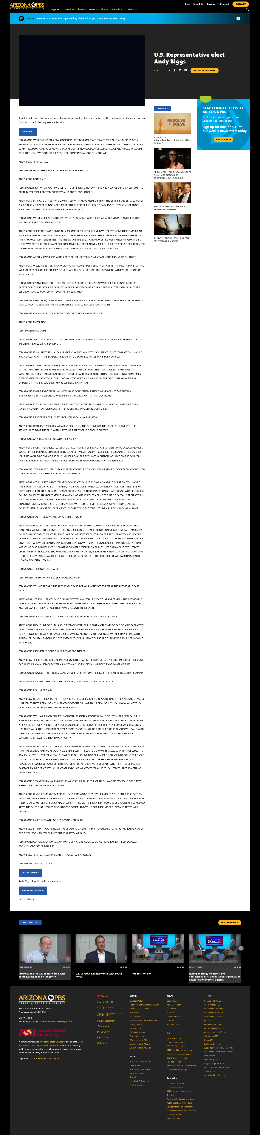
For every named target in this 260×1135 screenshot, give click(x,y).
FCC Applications (105, 1007)
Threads (103, 1043)
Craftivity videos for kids (177, 1058)
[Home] (27, 5)
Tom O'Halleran (27, 899)
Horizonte (171, 1009)
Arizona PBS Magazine (213, 1009)
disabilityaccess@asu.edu (60, 1021)
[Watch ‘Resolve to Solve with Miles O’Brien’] (172, 114)
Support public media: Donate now (219, 1048)
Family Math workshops (177, 1070)
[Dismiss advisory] (238, 18)
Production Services (212, 1024)
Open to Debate (174, 1016)
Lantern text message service (179, 1054)
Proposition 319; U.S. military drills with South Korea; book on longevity (42, 975)
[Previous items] (18, 948)
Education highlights (175, 1083)
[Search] (246, 9)
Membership (209, 1056)
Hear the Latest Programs (141, 1061)
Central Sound (136, 1065)
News (170, 995)
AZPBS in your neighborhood (179, 1091)
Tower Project (210, 1071)
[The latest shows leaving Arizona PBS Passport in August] (172, 215)
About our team (174, 1118)
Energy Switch (136, 1024)
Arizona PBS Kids (174, 1038)
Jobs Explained (136, 1028)
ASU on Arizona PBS (138, 1040)
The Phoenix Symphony (140, 1069)
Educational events (175, 1087)
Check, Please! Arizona (139, 1009)
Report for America (175, 1114)
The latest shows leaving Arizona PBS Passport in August (172, 239)
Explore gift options (212, 1044)
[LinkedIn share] (181, 70)
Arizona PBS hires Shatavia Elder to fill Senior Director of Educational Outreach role (172, 175)
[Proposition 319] (158, 935)
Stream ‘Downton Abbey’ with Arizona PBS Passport (169, 208)
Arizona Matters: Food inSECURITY (144, 1020)
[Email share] (187, 70)
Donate (104, 996)
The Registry (172, 1095)
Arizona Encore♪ (137, 1073)
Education (172, 1078)
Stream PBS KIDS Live (176, 1042)
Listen (133, 1056)
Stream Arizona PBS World (141, 1048)
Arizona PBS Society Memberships (218, 1052)
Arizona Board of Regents (48, 1058)
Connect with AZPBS (212, 1001)
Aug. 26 (160, 137)
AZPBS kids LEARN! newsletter (179, 1050)
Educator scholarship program (180, 1107)
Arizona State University (53, 1042)
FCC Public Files (105, 1001)
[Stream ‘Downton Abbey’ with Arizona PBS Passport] (172, 184)
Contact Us (208, 1040)
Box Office (208, 1020)
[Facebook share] (176, 70)
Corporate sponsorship (214, 1063)
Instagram (104, 1031)
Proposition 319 (141, 973)
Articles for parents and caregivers (181, 1066)
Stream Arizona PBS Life (140, 1044)
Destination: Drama (138, 1032)
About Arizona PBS (212, 1005)
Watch (133, 995)
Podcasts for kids (174, 1062)
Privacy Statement (106, 1020)
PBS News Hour (173, 1024)
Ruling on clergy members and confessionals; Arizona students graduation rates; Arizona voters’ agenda (214, 976)
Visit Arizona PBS (211, 1036)
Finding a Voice (136, 1085)
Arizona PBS (46, 1045)
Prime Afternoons (137, 1036)
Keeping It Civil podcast (139, 1081)
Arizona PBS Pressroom (214, 1013)
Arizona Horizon (174, 1005)
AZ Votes (170, 1013)
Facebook (104, 1026)
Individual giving (211, 1059)
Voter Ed (170, 1020)
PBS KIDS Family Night (176, 1046)
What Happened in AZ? (140, 1016)
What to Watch (136, 1001)
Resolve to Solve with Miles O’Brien (144, 1005)
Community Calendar (213, 1016)
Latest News (172, 1001)
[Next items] (241, 948)
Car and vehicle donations (215, 1075)
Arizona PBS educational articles (180, 1099)
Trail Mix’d (134, 1013)
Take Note (134, 1077)
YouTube (104, 1037)
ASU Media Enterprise (29, 1045)
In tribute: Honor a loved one (216, 1067)
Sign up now (222, 139)
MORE (228, 923)
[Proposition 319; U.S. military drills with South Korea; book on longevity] (45, 935)
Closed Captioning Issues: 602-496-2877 (110, 1014)
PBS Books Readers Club (214, 1028)
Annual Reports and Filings (215, 1032)
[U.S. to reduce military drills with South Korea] (101, 935)
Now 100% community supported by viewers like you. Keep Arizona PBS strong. (81, 18)
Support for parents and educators (181, 1111)
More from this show (204, 70)
